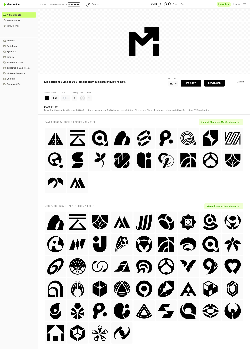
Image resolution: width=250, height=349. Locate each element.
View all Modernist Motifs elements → (221, 122)
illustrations (57, 4)
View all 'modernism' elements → (224, 206)
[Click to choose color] (47, 98)
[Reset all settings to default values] (89, 98)
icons (43, 4)
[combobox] (118, 4)
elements (73, 4)
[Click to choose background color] (82, 98)
